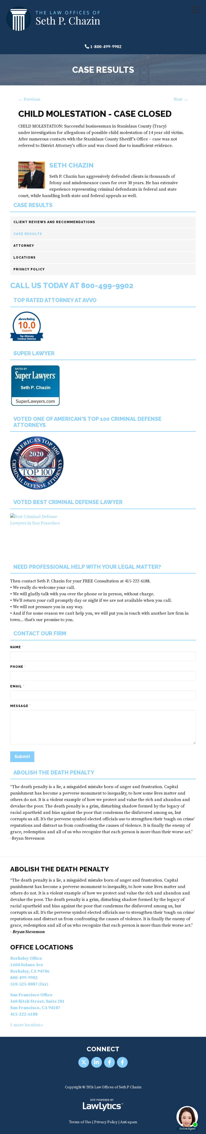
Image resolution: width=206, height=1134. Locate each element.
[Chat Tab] (103, 567)
